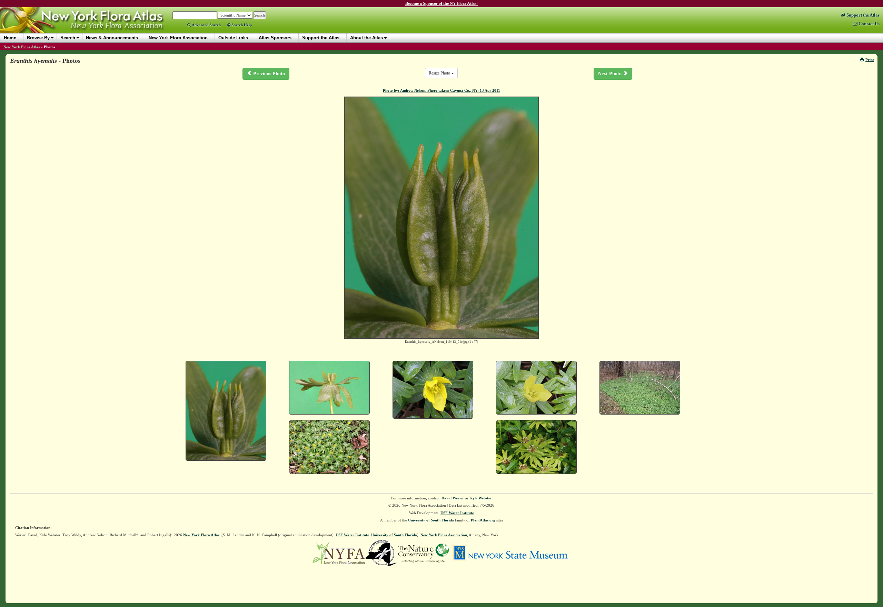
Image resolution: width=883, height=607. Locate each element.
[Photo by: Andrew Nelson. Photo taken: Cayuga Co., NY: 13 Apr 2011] (226, 411)
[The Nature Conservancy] (423, 552)
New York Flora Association (91, 25)
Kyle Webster (480, 498)
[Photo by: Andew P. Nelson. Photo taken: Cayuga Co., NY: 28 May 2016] (536, 447)
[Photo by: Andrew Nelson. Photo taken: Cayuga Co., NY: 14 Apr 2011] (433, 389)
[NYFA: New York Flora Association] (338, 552)
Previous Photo (268, 73)
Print (869, 60)
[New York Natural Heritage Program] (381, 552)
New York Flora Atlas (21, 47)
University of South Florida (431, 520)
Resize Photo (440, 73)
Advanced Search (206, 25)
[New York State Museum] (510, 552)
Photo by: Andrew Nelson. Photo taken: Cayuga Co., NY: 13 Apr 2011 (441, 90)
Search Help (241, 25)
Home (10, 37)
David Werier (453, 498)
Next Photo (610, 73)
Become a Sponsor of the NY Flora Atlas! (441, 3)
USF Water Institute (457, 513)
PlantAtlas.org (483, 520)
